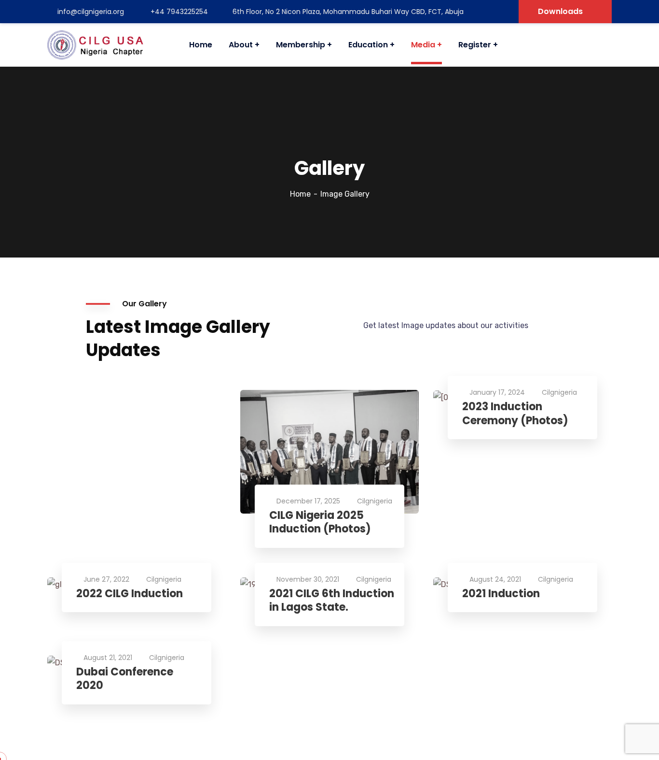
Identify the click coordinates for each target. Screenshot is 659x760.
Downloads (560, 11)
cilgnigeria (374, 501)
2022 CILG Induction (129, 594)
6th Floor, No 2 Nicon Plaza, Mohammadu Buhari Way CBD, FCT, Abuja (348, 11)
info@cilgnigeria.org (90, 11)
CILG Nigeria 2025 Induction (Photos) (320, 522)
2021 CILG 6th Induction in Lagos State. (331, 601)
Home (300, 194)
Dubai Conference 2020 (124, 679)
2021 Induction (501, 594)
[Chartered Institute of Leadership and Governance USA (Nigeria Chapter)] (95, 44)
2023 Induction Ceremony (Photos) (515, 414)
